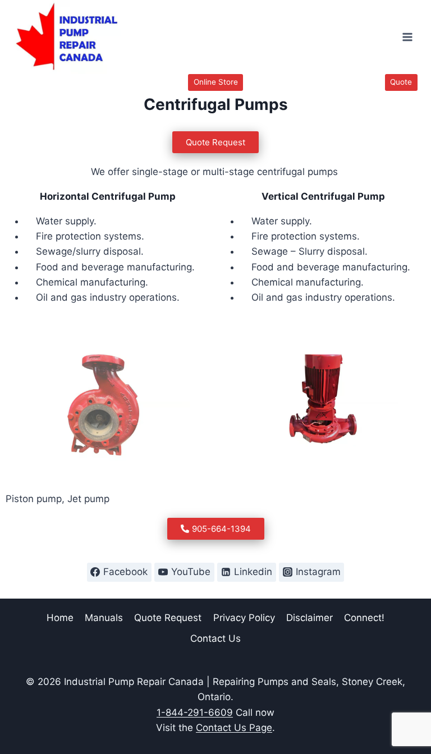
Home (60, 617)
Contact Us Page (234, 727)
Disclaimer (309, 617)
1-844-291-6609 (195, 712)
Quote (401, 81)
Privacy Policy (244, 617)
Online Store (216, 81)
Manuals (104, 617)
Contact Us (215, 638)
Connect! (364, 617)
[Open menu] (407, 37)
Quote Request (167, 617)
